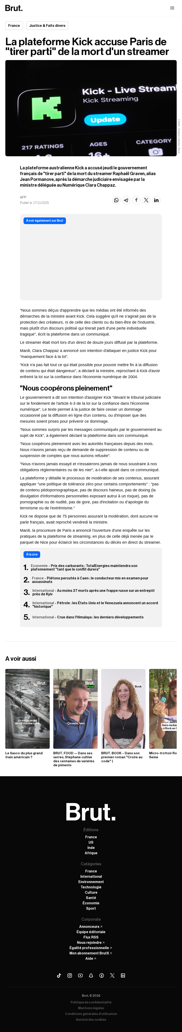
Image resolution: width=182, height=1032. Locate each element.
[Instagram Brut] (69, 975)
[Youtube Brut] (80, 975)
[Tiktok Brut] (59, 975)
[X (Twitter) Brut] (112, 975)
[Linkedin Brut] (123, 975)
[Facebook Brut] (101, 975)
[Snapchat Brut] (91, 975)
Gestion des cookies (91, 1019)
